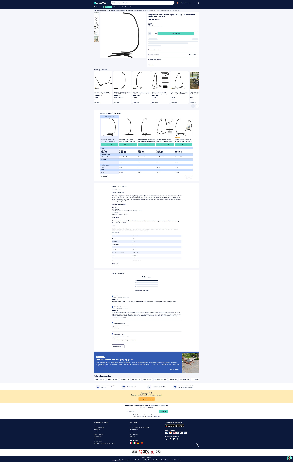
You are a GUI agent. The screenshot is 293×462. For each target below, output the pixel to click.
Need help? (97, 429)
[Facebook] (170, 439)
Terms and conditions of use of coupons (104, 443)
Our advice (132, 425)
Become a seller (98, 436)
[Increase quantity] (156, 33)
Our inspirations (134, 434)
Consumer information (175, 460)
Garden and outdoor (101, 10)
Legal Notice (131, 460)
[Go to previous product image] (103, 35)
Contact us (96, 432)
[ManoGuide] (289, 458)
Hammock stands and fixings (135, 10)
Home (95, 10)
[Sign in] (194, 3)
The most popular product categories (139, 427)
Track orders (97, 425)
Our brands (133, 432)
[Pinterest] (177, 439)
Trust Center (151, 460)
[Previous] (187, 177)
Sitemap (124, 460)
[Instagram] (174, 439)
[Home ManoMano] (101, 3)
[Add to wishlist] (196, 33)
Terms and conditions (162, 460)
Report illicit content (99, 434)
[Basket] (198, 3)
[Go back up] (197, 445)
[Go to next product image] (143, 35)
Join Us (95, 438)
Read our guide (174, 369)
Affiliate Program (98, 441)
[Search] (112, 3)
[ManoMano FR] (131, 443)
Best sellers (132, 436)
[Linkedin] (166, 439)
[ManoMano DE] (138, 443)
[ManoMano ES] (142, 443)
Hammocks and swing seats (122, 10)
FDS (152, 65)
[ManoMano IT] (134, 443)
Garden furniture (111, 10)
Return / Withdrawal (99, 427)
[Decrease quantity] (149, 33)
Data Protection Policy (141, 460)
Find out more (157, 416)
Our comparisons (134, 429)
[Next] (197, 106)
